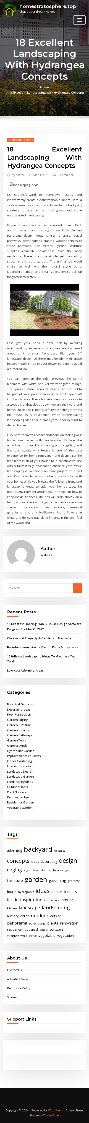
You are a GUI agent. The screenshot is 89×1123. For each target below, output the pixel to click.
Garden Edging (17, 720)
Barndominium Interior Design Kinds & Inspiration (43, 647)
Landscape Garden (20, 776)
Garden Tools (16, 740)
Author (18, 175)
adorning (14, 850)
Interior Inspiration (20, 766)
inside (12, 899)
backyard (38, 849)
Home (44, 87)
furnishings (60, 870)
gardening (57, 880)
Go (77, 588)
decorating (49, 861)
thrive (33, 936)
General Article (17, 746)
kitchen (12, 908)
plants (52, 923)
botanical (60, 850)
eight (27, 870)
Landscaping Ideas (20, 140)
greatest (74, 881)
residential (31, 930)
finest (35, 870)
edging (14, 870)
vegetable (47, 935)
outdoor (39, 915)
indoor (56, 891)
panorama (17, 923)
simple (44, 929)
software (56, 929)
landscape (29, 908)
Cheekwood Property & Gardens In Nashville (39, 638)
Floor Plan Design (19, 714)
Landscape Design (20, 771)
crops (35, 862)
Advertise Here (17, 979)
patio (32, 923)
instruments (51, 900)
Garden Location (18, 730)
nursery (12, 916)
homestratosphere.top (47, 6)
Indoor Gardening (19, 761)
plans (41, 923)
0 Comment (65, 175)
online (24, 916)
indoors (70, 891)
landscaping (56, 907)
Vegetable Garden (20, 808)
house (11, 891)
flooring (46, 870)
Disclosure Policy (18, 988)
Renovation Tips (18, 797)
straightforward (17, 935)
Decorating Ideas (19, 709)
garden (36, 879)
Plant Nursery (16, 792)
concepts (18, 860)
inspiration (31, 899)
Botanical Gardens (20, 704)
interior (66, 899)
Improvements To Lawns (24, 756)
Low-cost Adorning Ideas (25, 670)
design (68, 860)
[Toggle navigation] (79, 20)
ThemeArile (51, 1115)
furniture (15, 880)
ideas (43, 891)
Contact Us (14, 970)
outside (55, 916)
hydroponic (26, 892)
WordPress (55, 1110)
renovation (69, 923)
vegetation (65, 935)
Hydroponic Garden (20, 751)
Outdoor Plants (17, 787)
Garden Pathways (19, 735)
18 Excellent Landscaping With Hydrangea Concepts (46, 92)
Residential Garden (20, 802)
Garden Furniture (19, 725)
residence (14, 929)
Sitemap (12, 997)
